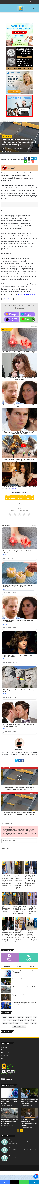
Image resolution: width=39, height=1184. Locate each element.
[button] (11, 314)
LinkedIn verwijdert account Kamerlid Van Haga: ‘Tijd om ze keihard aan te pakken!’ (32, 936)
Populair (7, 966)
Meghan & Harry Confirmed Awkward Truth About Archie (19, 405)
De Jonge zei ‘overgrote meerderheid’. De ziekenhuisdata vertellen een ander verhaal (23, 995)
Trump (16, 1023)
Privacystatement (6, 1050)
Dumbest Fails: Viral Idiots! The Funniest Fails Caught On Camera (19, 460)
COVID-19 (28, 1017)
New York (30, 496)
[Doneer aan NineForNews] (27, 319)
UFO (21, 1023)
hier (11, 832)
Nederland (15, 1020)
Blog (2, 1058)
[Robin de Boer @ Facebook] (22, 761)
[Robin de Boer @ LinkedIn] (19, 761)
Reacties (31, 966)
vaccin (26, 1023)
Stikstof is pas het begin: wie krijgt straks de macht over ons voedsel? (23, 987)
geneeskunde (10, 496)
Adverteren (4, 1055)
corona (4, 1017)
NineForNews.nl (13, 488)
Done (10, 1148)
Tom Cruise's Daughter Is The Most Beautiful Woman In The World (19, 432)
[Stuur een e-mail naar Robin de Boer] (16, 761)
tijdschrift (10, 498)
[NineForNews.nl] (19, 8)
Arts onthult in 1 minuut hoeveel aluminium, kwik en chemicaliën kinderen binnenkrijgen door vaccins (7, 880)
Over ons (4, 1047)
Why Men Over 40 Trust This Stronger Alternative (19, 486)
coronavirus (20, 1017)
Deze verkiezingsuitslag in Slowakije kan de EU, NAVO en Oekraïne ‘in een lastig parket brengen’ (8, 936)
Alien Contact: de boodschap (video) (6, 909)
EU (4, 1020)
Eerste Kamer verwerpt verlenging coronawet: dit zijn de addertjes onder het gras (18, 882)
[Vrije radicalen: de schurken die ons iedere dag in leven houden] (6, 973)
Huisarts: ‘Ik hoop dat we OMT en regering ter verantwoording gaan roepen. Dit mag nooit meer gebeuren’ (31, 880)
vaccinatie (33, 1023)
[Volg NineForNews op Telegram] (27, 314)
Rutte (10, 1023)
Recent (19, 966)
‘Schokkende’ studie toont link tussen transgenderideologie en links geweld (22, 979)
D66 (35, 1017)
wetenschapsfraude (25, 498)
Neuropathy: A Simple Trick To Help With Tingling (19, 352)
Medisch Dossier (7, 299)
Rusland (5, 1023)
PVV (33, 1020)
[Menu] (5, 9)
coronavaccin (12, 1017)
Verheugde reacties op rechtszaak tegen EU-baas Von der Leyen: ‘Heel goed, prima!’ (20, 936)
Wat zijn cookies (6, 1052)
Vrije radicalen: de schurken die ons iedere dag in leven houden (24, 971)
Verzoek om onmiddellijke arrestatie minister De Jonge (32, 910)
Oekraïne (22, 1020)
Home (4, 121)
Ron (10, 1140)
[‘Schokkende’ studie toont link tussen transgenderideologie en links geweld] (6, 981)
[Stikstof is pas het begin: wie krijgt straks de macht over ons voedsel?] (6, 989)
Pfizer (28, 1020)
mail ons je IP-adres (23, 832)
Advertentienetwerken (7, 1061)
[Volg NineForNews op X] (11, 319)
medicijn (21, 496)
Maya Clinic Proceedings (26, 294)
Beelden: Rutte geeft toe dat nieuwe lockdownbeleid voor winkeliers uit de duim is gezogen (19, 910)
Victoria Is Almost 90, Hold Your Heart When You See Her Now (19, 378)
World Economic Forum (19, 1026)
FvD (9, 1020)
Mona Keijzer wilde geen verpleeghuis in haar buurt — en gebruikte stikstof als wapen (24, 1003)
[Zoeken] (33, 9)
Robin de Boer (7, 148)
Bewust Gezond (11, 121)
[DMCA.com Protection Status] (19, 1079)
